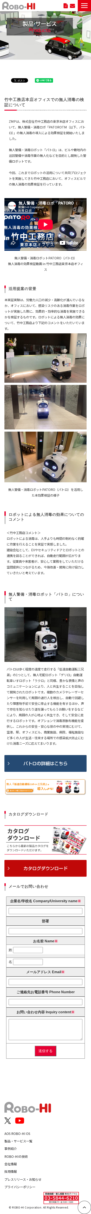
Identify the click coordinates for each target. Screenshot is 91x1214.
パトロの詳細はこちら (45, 763)
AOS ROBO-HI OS (17, 1133)
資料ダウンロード (66, 5)
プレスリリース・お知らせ (22, 1179)
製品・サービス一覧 (18, 1141)
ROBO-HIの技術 (16, 1156)
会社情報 (10, 1164)
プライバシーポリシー (19, 1186)
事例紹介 (10, 1148)
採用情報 (10, 1171)
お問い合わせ (72, 5)
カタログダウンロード (45, 868)
